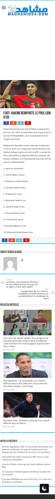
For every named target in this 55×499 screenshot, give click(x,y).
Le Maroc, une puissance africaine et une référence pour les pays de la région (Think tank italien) (22, 283)
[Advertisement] (27, 49)
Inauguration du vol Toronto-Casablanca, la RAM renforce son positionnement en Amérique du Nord (33, 294)
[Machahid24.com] (27, 9)
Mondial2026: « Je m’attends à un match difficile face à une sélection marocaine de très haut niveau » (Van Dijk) (25, 383)
